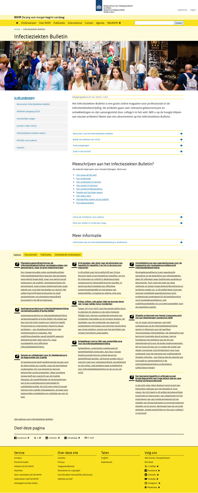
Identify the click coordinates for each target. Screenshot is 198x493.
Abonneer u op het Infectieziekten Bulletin (93, 133)
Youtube (159, 478)
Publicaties (59, 22)
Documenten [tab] (31, 254)
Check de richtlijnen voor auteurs (88, 217)
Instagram (160, 483)
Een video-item (83, 195)
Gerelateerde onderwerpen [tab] (68, 254)
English (193, 10)
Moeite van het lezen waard (89, 192)
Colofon (20, 147)
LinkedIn (159, 474)
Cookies (61, 457)
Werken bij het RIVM (24, 466)
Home (17, 23)
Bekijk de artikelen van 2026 (86, 139)
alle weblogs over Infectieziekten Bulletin (33, 419)
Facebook (160, 470)
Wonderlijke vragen (26, 118)
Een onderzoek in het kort (88, 182)
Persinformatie (21, 462)
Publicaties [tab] (46, 254)
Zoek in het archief (82, 151)
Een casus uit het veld (86, 175)
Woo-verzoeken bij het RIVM (27, 474)
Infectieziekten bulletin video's (31, 133)
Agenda (100, 22)
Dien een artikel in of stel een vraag (89, 223)
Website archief (65, 478)
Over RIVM (45, 22)
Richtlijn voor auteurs (27, 140)
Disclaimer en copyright (69, 470)
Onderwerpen (28, 22)
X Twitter (159, 466)
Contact (89, 22)
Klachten (18, 470)
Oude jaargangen (81, 145)
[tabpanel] (99, 340)
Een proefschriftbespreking (89, 189)
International (75, 22)
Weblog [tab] (17, 254)
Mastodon (160, 487)
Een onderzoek (83, 178)
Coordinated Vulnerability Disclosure (75, 474)
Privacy (61, 462)
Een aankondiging (85, 202)
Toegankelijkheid (66, 466)
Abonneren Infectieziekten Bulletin (33, 104)
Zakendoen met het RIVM (26, 478)
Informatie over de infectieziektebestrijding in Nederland (100, 242)
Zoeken (178, 23)
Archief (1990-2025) (27, 125)
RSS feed (149, 462)
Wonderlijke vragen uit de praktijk (92, 199)
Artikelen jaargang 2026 (28, 111)
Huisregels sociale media (26, 483)
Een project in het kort (87, 185)
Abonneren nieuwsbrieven (157, 457)
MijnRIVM (114, 22)
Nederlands (182, 10)
